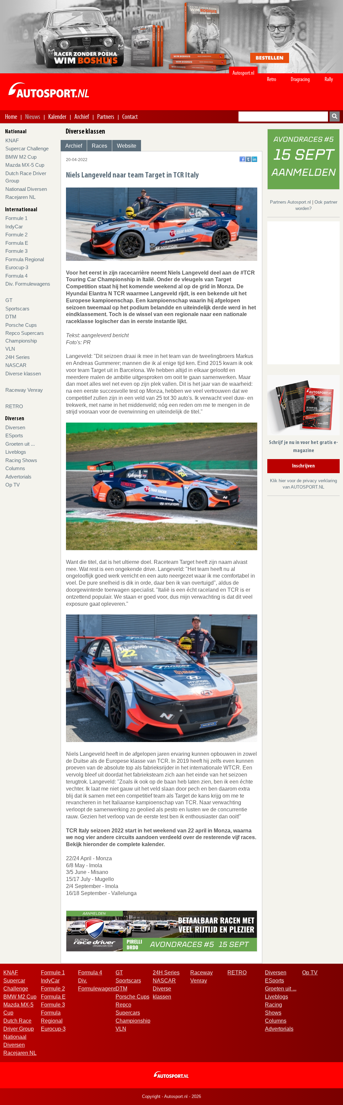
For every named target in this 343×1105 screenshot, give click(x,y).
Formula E (16, 243)
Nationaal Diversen (26, 189)
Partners (105, 117)
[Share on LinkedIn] (254, 159)
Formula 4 (16, 276)
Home (11, 117)
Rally (329, 79)
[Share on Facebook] (242, 159)
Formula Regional (24, 259)
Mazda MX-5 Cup (24, 165)
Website (126, 146)
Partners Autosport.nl (291, 202)
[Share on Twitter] (248, 159)
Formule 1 (16, 218)
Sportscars (17, 308)
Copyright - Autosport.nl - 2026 (171, 1096)
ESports (14, 435)
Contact (130, 117)
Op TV (12, 485)
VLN (10, 349)
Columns (15, 468)
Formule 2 (16, 234)
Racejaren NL (20, 197)
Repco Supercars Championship (133, 1013)
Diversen (15, 427)
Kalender (57, 117)
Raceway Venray (24, 390)
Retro (271, 79)
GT (8, 300)
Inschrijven (303, 466)
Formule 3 (16, 251)
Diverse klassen (23, 373)
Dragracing (300, 79)
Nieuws (32, 117)
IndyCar (14, 226)
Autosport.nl (243, 72)
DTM (10, 316)
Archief (81, 117)
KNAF (12, 140)
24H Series (17, 357)
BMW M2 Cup (21, 157)
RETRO (14, 406)
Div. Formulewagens (27, 284)
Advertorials (18, 477)
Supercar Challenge (27, 148)
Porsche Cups (21, 325)
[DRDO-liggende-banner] (161, 931)
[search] (335, 117)
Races (99, 146)
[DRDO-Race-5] (303, 159)
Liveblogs (15, 452)
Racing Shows (21, 460)
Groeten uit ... (20, 444)
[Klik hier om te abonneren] (303, 406)
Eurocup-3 (16, 267)
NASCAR (15, 365)
